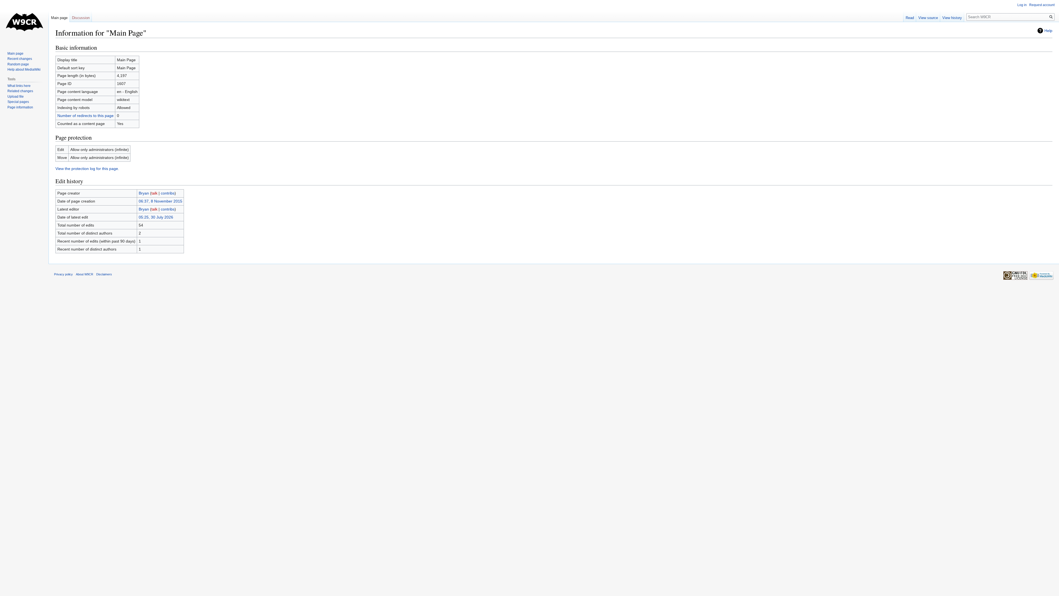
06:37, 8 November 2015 (160, 201)
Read (910, 18)
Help (1048, 30)
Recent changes (19, 59)
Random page (18, 64)
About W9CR (84, 274)
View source (928, 18)
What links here (19, 86)
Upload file (15, 97)
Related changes (20, 91)
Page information (20, 107)
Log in (1022, 5)
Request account (1042, 5)
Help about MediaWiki (24, 69)
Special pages (18, 102)
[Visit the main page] (24, 22)
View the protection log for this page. (87, 168)
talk (154, 193)
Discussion (81, 18)
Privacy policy (63, 274)
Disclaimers (104, 274)
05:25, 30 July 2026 (156, 217)
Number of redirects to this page (85, 115)
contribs (168, 193)
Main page (59, 18)
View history (952, 18)
